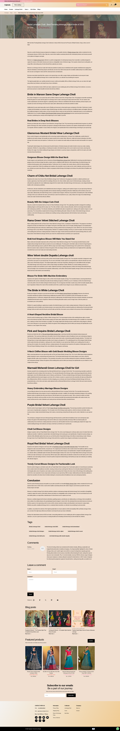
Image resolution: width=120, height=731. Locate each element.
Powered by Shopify (37, 728)
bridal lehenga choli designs (36, 531)
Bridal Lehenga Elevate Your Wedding (69, 293)
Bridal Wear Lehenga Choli (63, 160)
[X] (36, 720)
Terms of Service (56, 717)
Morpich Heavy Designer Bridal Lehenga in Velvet (33, 672)
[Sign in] (111, 4)
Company (78, 705)
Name (29, 569)
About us (78, 708)
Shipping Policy (56, 710)
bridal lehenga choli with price (37, 536)
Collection (67, 705)
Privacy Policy (56, 708)
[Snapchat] (43, 720)
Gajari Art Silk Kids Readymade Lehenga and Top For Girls (68, 672)
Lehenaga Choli (68, 708)
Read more (27, 633)
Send (30, 594)
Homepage (6, 12)
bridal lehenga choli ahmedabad (70, 526)
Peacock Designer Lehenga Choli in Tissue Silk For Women (86, 672)
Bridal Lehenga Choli (73, 52)
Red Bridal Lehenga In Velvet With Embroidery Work (65, 446)
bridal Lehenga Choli (39, 60)
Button (91, 640)
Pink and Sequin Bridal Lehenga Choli (51, 334)
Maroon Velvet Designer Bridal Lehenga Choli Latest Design (56, 113)
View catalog (17, 4)
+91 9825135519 (41, 708)
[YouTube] (43, 717)
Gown (26, 9)
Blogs (39, 9)
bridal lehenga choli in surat (75, 531)
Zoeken (107, 4)
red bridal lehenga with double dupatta (59, 536)
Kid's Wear (33, 9)
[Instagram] (36, 717)
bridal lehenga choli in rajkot (56, 531)
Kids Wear (67, 713)
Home (5, 9)
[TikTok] (40, 720)
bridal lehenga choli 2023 (51, 526)
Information (56, 705)
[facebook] (47, 717)
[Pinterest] (40, 717)
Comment (30, 576)
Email (54, 569)
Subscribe (71, 695)
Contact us (113, 1)
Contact (11, 9)
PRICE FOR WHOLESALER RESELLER (12, 1)
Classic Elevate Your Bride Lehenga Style (60, 408)
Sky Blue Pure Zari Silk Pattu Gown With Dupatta (51, 672)
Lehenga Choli (18, 9)
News (15, 12)
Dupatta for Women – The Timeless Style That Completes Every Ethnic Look (35, 631)
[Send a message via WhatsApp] (117, 728)
